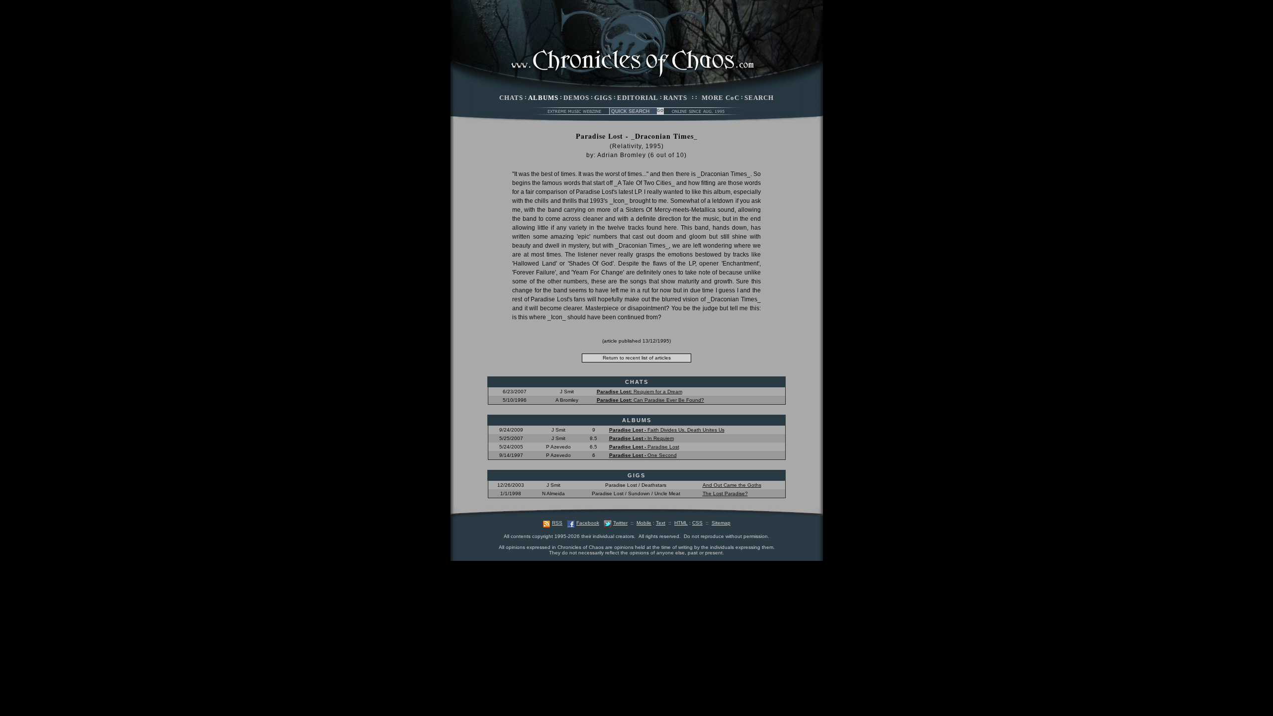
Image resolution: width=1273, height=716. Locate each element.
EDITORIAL (637, 97)
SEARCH (759, 97)
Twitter (620, 523)
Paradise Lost (644, 446)
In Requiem (641, 438)
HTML (681, 523)
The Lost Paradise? (725, 493)
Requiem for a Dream (639, 391)
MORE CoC (720, 97)
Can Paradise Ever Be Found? (650, 400)
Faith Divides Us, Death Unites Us (667, 430)
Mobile (643, 523)
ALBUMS (543, 97)
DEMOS (576, 97)
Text (660, 523)
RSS (557, 523)
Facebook (587, 523)
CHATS (511, 97)
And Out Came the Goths (732, 485)
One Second (643, 455)
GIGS (603, 97)
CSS (697, 523)
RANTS (675, 97)
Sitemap (721, 523)
